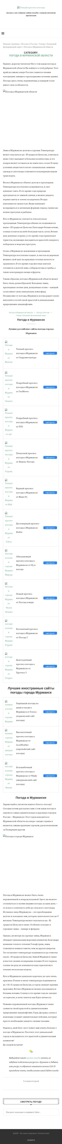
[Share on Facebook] (21, 1086)
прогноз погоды (33, 1057)
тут (47, 1133)
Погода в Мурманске (31, 319)
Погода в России (29, 44)
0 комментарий (31, 1081)
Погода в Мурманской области (21, 313)
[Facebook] (30, 21)
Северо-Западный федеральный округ (31, 315)
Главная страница (11, 44)
